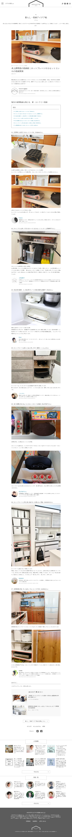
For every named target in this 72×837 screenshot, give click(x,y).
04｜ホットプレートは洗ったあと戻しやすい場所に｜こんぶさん (26, 118)
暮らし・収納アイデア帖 (36, 17)
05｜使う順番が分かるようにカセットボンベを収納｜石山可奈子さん (27, 120)
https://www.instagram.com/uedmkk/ (25, 284)
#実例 (26, 65)
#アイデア (14, 65)
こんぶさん (21, 393)
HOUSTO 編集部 (23, 88)
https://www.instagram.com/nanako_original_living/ (28, 583)
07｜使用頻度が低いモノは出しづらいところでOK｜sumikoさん (26, 125)
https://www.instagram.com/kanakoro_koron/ (27, 496)
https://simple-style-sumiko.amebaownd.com (27, 676)
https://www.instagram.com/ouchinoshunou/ (27, 93)
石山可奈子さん (23, 491)
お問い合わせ (42, 821)
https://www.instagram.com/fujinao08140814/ (27, 222)
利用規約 (28, 821)
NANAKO (21, 578)
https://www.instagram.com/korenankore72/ (27, 398)
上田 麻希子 (22, 278)
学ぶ (36, 14)
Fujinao (21, 218)
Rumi (20, 337)
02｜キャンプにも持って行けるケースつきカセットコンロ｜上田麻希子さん (28, 113)
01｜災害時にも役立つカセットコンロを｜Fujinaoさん (24, 111)
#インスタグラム (20, 65)
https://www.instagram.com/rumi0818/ (26, 342)
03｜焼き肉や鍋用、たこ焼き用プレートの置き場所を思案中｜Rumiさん (27, 116)
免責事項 (35, 821)
